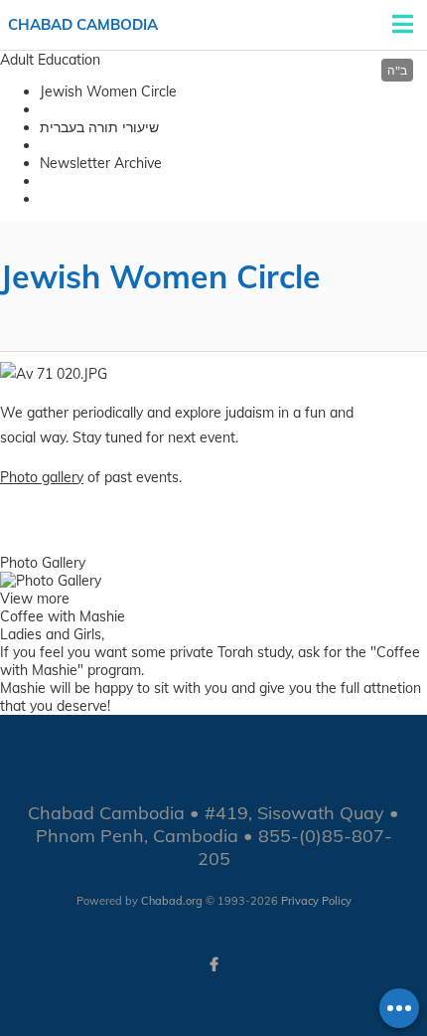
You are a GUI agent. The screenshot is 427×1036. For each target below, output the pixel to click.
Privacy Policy (316, 901)
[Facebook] (213, 964)
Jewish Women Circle (108, 91)
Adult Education (50, 60)
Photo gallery (41, 477)
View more (35, 598)
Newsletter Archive (101, 163)
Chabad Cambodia (83, 24)
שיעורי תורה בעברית (99, 127)
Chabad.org (172, 901)
